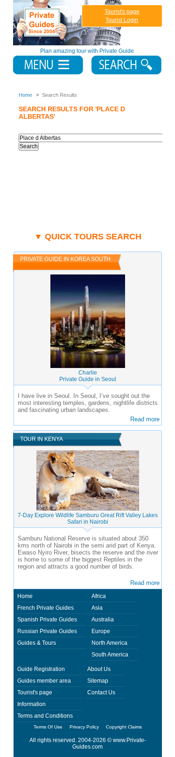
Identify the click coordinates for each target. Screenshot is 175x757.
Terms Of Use (48, 726)
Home (25, 596)
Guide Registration (41, 669)
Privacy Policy (84, 726)
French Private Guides (45, 608)
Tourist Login (121, 20)
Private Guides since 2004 (68, 22)
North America (109, 643)
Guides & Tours (36, 643)
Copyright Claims (124, 726)
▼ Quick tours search (87, 236)
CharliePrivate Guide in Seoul (87, 375)
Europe (100, 631)
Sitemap (97, 681)
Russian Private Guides (47, 631)
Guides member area (44, 681)
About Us (99, 669)
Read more (145, 419)
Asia (97, 608)
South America (109, 654)
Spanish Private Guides (47, 619)
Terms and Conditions (45, 716)
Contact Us (101, 692)
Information (31, 704)
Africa (98, 596)
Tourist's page (122, 11)
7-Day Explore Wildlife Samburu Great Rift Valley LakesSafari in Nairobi (88, 518)
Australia (102, 619)
